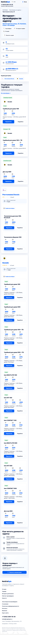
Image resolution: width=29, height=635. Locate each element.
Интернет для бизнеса (8, 593)
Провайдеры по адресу (15, 10)
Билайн (21, 78)
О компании (5, 604)
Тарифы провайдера (9, 208)
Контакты (4, 608)
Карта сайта (5, 613)
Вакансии (4, 610)
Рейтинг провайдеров (8, 596)
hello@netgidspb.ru (7, 619)
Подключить (8, 121)
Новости (4, 598)
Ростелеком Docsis (9, 78)
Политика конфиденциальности (10, 606)
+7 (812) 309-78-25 (8, 616)
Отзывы (4, 589)
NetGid (5, 2)
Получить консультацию (15, 572)
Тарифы (4, 591)
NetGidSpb (5, 10)
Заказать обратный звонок (7, 6)
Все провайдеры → (5, 93)
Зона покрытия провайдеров (9, 601)
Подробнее (20, 121)
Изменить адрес (10, 35)
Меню (25, 1)
